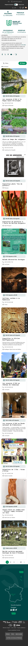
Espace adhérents (21, 627)
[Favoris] (20, 7)
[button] (26, 7)
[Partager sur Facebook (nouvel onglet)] (2, 55)
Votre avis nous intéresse (14, 638)
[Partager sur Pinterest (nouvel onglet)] (8, 55)
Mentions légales (6, 627)
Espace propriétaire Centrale (14, 630)
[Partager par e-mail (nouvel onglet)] (11, 55)
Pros (12, 634)
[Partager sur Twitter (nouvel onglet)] (5, 55)
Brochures (19, 634)
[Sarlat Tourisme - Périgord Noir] (14, 23)
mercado (23, 44)
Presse (8, 634)
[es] (26, 7)
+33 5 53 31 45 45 (17, 1)
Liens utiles (13, 627)
